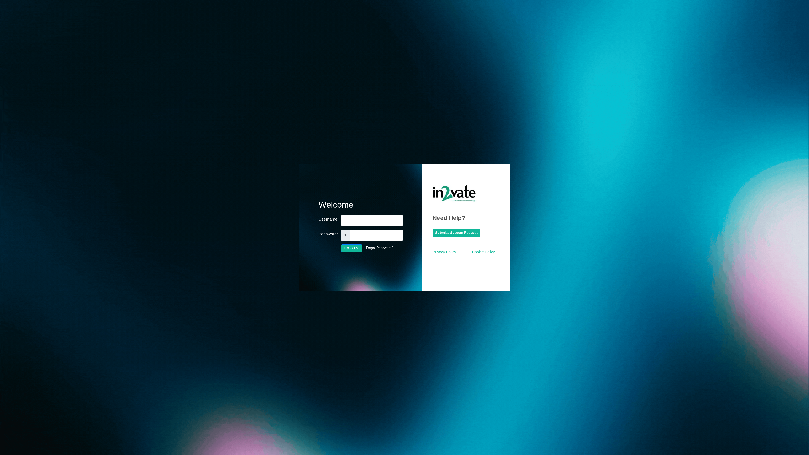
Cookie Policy (483, 252)
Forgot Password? (379, 248)
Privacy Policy (444, 252)
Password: (328, 234)
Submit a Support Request (456, 232)
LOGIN (351, 248)
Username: (328, 219)
